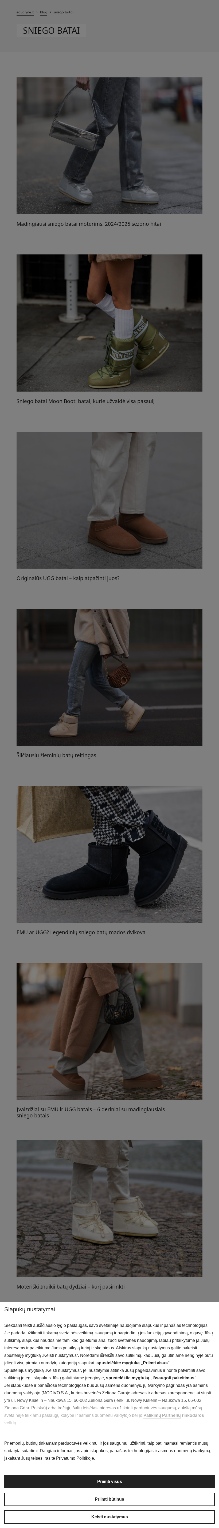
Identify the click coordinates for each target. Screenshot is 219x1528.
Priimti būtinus (109, 1499)
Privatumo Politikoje (75, 1458)
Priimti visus (109, 1481)
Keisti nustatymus (109, 1517)
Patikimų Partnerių (162, 1415)
